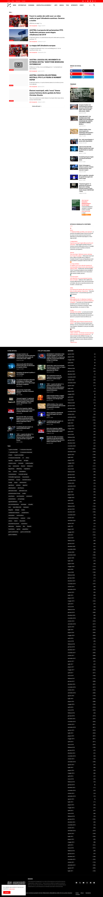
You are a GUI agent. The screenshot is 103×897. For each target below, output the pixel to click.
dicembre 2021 (82, 512)
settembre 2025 (82, 382)
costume (23, 518)
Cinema (15, 471)
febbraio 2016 (82, 713)
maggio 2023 (82, 463)
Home (8, 1)
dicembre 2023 (82, 443)
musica (62, 5)
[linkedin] (92, 1)
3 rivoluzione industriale (14, 457)
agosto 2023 (82, 454)
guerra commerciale (25, 531)
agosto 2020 (82, 558)
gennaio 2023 (82, 474)
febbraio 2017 (82, 678)
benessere (26, 507)
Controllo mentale (23, 474)
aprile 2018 (82, 638)
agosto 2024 (82, 420)
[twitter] (85, 1)
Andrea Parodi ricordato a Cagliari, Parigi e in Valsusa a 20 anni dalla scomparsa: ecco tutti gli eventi (55, 397)
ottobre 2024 (82, 414)
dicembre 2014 (82, 753)
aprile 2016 (82, 707)
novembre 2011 (82, 859)
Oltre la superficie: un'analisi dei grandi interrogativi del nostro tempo (86, 177)
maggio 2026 (82, 359)
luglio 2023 (82, 457)
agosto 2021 (82, 523)
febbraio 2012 (82, 850)
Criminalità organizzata (14, 477)
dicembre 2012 (82, 822)
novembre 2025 (82, 377)
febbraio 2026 (82, 368)
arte (21, 501)
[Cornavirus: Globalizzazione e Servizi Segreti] (76, 200)
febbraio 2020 (82, 575)
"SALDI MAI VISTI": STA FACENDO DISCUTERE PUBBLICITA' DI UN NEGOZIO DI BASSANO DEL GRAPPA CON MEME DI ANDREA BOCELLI (86, 120)
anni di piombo (20, 496)
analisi (24, 493)
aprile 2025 (82, 397)
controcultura (20, 515)
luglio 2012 (82, 836)
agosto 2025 (82, 385)
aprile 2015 (82, 741)
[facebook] (82, 1)
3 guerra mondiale (18, 455)
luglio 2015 (82, 733)
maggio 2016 (82, 704)
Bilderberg (19, 468)
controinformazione (13, 518)
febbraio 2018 (82, 644)
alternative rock (23, 490)
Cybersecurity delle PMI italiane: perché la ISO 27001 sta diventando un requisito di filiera (86, 149)
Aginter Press (18, 460)
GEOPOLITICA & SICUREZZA (43, 5)
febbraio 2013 (82, 816)
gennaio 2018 (82, 647)
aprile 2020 (82, 569)
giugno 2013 (82, 804)
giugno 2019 (82, 598)
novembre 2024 (82, 411)
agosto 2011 (82, 868)
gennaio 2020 (82, 578)
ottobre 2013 (82, 793)
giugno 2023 (82, 460)
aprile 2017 (82, 672)
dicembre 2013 (82, 787)
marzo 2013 (82, 813)
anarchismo (11, 496)
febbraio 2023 (82, 471)
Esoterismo (11, 479)
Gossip (10, 482)
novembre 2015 (82, 721)
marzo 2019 (82, 606)
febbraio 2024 (82, 437)
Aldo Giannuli (85, 200)
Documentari (25, 477)
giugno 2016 (82, 701)
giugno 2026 (82, 357)
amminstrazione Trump (14, 493)
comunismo (11, 515)
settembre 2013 (82, 796)
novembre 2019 (82, 583)
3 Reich (10, 455)
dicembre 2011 (82, 856)
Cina (9, 471)
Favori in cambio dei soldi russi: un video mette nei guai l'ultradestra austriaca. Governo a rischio (47, 18)
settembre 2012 (82, 830)
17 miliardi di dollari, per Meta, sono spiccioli (81, 231)
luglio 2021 (82, 526)
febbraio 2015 (82, 747)
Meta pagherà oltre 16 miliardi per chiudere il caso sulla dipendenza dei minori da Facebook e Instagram (82, 301)
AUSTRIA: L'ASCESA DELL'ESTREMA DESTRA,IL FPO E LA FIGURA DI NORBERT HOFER (45, 77)
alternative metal (12, 490)
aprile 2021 (82, 535)
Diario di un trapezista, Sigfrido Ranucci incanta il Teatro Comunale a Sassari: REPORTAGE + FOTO (25, 410)
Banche (23, 466)
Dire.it (71, 230)
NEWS (14, 5)
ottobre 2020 (82, 552)
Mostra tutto (73, 342)
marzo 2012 (82, 848)
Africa (27, 457)
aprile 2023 (82, 466)
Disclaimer (18, 1)
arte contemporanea (13, 504)
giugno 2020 (82, 563)
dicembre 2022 (82, 477)
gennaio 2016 (82, 715)
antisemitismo (12, 499)
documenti (22, 521)
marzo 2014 (82, 779)
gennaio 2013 (82, 819)
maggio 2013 (82, 807)
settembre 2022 (82, 486)
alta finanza (21, 488)
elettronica (11, 526)
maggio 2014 (82, 773)
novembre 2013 (82, 790)
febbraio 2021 (82, 540)
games (18, 529)
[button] (90, 5)
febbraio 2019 (82, 609)
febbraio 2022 (82, 506)
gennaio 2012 (82, 853)
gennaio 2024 (82, 440)
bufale (23, 510)
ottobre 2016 (82, 690)
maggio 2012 (82, 842)
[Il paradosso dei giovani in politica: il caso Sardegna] (11, 374)
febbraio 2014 (82, 781)
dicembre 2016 (82, 684)
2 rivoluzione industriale (26, 452)
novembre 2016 (82, 687)
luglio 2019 (82, 595)
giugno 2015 (82, 736)
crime (28, 518)
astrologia (23, 504)
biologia (17, 510)
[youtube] (87, 1)
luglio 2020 (82, 560)
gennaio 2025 (82, 405)
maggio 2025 (82, 394)
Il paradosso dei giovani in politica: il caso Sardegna (25, 373)
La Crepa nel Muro (74, 264)
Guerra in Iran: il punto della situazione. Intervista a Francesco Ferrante (25, 391)
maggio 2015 (82, 738)
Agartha (10, 460)
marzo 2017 (82, 675)
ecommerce (24, 523)
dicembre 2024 (82, 408)
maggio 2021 (82, 532)
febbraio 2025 (82, 402)
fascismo (18, 526)
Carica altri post (36, 106)
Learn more (12, 889)
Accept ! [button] (7, 892)
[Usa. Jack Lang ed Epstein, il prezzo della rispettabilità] (74, 141)
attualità (30, 504)
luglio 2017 (82, 664)
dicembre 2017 (82, 649)
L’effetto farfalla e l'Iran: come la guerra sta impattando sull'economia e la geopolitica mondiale (86, 132)
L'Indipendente (73, 241)
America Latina (12, 463)
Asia (9, 466)
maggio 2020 (82, 566)
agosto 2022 (82, 489)
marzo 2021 (82, 537)
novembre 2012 (82, 825)
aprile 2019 (82, 603)
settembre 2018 (82, 624)
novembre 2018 (82, 618)
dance (15, 521)
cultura (10, 521)
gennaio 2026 (82, 371)
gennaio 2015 (82, 750)
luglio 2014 (82, 767)
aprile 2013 (82, 810)
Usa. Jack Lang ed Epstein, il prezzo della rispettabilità (86, 140)
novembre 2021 (82, 514)
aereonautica (23, 482)
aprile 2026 (82, 362)
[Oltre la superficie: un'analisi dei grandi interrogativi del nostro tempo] (74, 177)
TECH (67, 5)
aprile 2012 (82, 845)
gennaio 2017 (82, 681)
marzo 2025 (82, 400)
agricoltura (11, 485)
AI (23, 457)
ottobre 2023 (82, 448)
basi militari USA (17, 507)
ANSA (71, 288)
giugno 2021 (82, 529)
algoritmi (25, 485)
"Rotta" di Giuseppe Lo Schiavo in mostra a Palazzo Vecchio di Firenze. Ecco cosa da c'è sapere (86, 168)
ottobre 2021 (82, 517)
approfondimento (12, 501)
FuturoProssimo (74, 276)
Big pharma (11, 468)
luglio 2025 (82, 388)
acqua (15, 482)
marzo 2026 (82, 365)
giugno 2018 (82, 632)
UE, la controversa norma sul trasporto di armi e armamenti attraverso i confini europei (54, 377)
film (24, 526)
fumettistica (11, 529)
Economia (31, 5)
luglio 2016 (82, 698)
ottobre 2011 (82, 862)
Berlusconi (30, 466)
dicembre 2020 (82, 546)
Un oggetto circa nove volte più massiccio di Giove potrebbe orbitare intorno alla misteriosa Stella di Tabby (81, 267)
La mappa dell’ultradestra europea (42, 46)
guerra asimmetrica (13, 531)
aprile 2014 (82, 776)
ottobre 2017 (82, 655)
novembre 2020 (82, 549)
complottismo (25, 512)
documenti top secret (13, 523)
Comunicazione (12, 474)
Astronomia (16, 466)
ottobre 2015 (82, 724)
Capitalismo (27, 468)
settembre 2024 (82, 417)
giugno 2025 (82, 391)
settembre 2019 (82, 589)
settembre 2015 (82, 727)
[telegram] (90, 1)
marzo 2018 (82, 641)
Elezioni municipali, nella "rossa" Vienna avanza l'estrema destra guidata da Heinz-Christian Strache (45, 93)
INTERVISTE (74, 5)
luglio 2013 (82, 802)
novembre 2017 (82, 652)
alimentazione (11, 488)
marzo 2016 (82, 710)
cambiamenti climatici (13, 512)
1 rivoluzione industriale (26, 449)
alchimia (18, 485)
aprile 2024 (82, 431)
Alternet (72, 252)
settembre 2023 (82, 451)
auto (9, 507)
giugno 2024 (82, 425)
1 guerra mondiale (12, 449)
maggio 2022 (82, 497)
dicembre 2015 (82, 718)
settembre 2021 (82, 520)
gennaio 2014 (82, 784)
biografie (10, 510)
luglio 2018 (82, 629)
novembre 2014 (82, 756)
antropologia (21, 499)
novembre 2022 (82, 480)
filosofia (29, 526)
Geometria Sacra (26, 479)
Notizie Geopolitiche (75, 331)
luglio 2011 (82, 871)
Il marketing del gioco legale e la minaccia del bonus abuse (86, 158)
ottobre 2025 (82, 379)
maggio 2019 (82, 601)
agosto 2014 (82, 764)
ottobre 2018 (82, 621)
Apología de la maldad (75, 312)
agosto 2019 (82, 592)
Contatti (23, 1)
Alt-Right (26, 460)
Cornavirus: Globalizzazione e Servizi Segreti (86, 203)
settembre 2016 (82, 692)
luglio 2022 (82, 491)
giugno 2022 (82, 494)
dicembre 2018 (82, 615)
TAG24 (71, 320)
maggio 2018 (82, 635)
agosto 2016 (82, 695)
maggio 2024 (82, 428)
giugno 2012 (82, 839)
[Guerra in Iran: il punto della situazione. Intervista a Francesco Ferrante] (11, 391)
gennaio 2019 (82, 612)
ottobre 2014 (82, 758)
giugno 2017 (82, 667)
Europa (18, 479)
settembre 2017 (82, 658)
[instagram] (95, 1)
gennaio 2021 (82, 543)
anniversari (29, 496)
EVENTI (82, 5)
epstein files (22, 5)
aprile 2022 (82, 500)
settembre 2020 (82, 555)
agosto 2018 (82, 626)
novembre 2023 (82, 446)
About (13, 1)
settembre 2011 (82, 865)
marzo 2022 (82, 503)
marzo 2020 (82, 572)
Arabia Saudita (29, 463)
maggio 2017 (82, 669)
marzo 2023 (82, 469)
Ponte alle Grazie (86, 211)
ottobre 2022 (82, 483)
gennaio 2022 (82, 509)
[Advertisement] (82, 36)
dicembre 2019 (82, 581)
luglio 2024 (82, 423)
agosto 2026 (82, 354)
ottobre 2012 (82, 827)
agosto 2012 (82, 833)
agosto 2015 (82, 730)
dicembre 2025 (82, 374)
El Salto (72, 310)
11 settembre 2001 (13, 452)
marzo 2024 (82, 434)
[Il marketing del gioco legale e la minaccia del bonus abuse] (74, 158)
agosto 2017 (82, 661)
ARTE (55, 5)
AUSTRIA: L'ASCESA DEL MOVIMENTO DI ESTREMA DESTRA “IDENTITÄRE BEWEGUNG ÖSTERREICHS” (46, 62)
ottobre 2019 (82, 586)
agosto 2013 (82, 799)
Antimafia (20, 463)
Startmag (72, 297)
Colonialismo (22, 471)
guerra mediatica (12, 534)
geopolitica (25, 529)
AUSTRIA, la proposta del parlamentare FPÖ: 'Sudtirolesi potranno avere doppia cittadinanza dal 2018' (46, 32)
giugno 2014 (82, 770)
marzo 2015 (82, 744)
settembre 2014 (82, 761)
